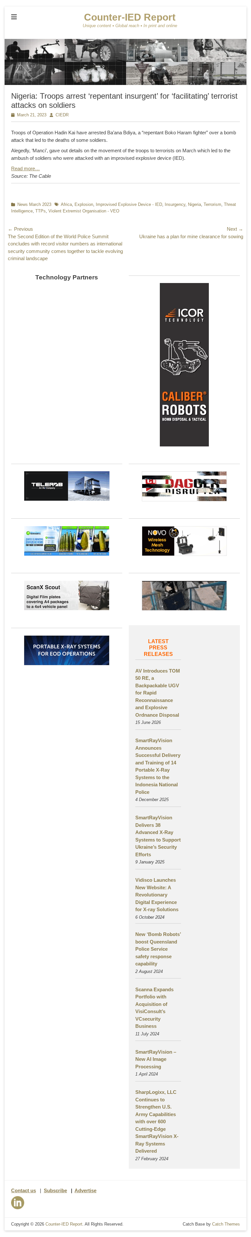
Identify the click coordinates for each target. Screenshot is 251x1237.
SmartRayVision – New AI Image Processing (155, 1059)
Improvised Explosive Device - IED (129, 204)
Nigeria (194, 204)
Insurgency (175, 204)
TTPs (40, 211)
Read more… (25, 168)
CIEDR (62, 114)
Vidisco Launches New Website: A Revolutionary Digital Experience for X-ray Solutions (156, 894)
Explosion (84, 204)
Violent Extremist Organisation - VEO (83, 211)
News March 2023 (34, 204)
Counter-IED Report (130, 17)
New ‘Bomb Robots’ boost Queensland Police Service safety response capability (158, 948)
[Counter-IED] (125, 83)
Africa (66, 204)
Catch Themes (226, 1224)
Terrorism (212, 204)
